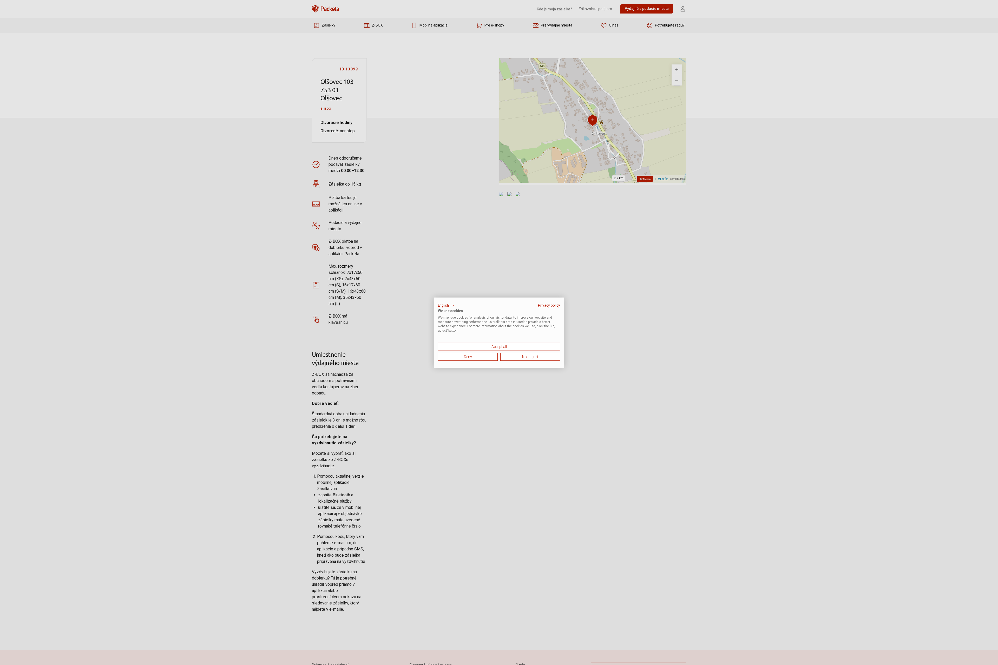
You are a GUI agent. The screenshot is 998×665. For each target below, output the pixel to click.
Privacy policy (549, 305)
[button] (446, 305)
